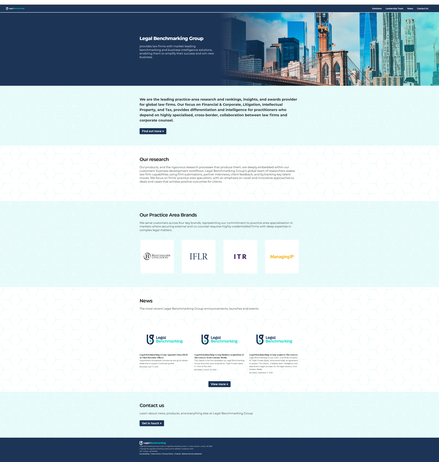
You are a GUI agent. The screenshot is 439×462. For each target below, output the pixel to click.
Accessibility (144, 454)
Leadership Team (394, 8)
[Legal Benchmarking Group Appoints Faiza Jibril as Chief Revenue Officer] (165, 340)
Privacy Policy (167, 454)
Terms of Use (156, 454)
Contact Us (422, 8)
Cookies (177, 454)
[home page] (15, 8)
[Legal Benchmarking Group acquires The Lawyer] (274, 340)
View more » (219, 384)
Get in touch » (152, 423)
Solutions (377, 8)
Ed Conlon (143, 367)
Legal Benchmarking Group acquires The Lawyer (273, 355)
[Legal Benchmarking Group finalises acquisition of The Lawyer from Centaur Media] (219, 340)
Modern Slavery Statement (192, 454)
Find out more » (153, 131)
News (410, 8)
